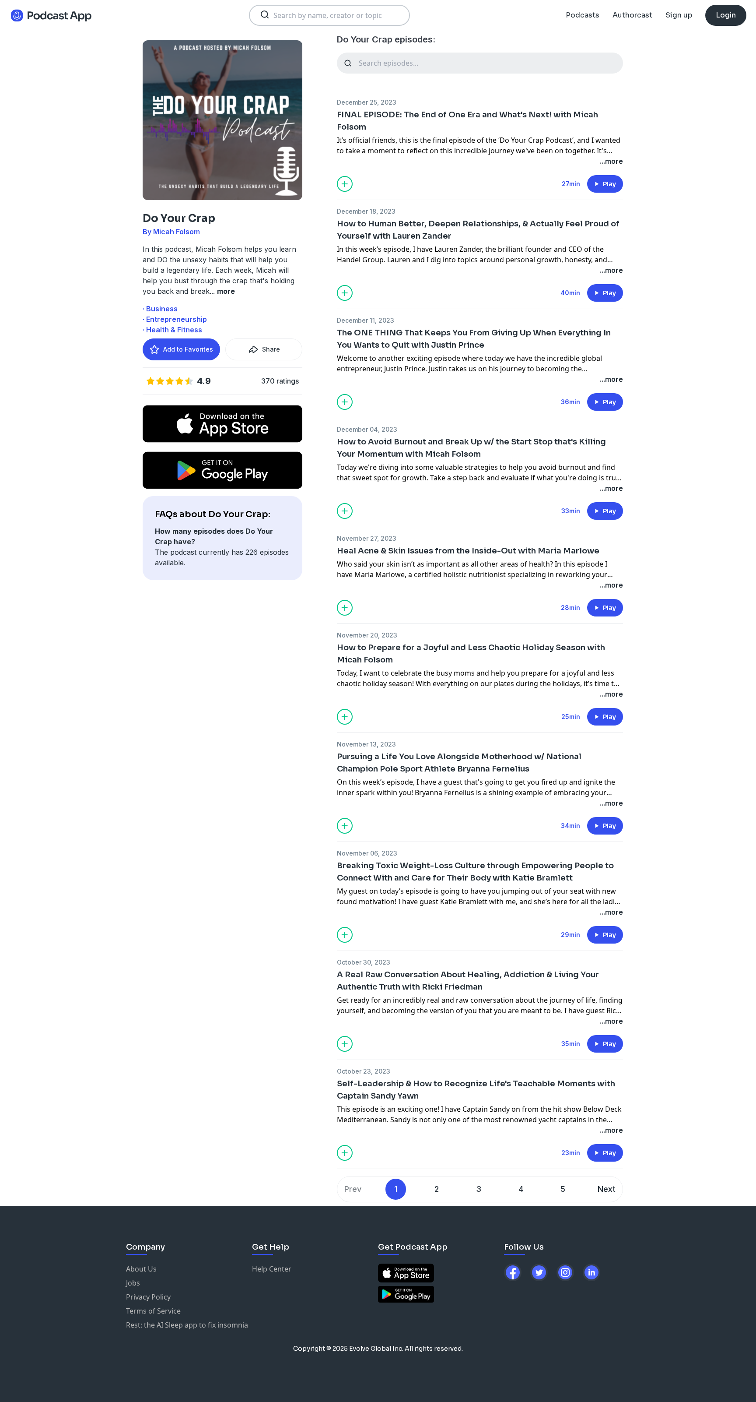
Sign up (678, 15)
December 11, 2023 (365, 320)
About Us (141, 1269)
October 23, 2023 (363, 1071)
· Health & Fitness (172, 329)
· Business (160, 308)
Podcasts (582, 15)
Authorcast (632, 15)
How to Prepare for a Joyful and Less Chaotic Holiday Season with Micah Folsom (471, 654)
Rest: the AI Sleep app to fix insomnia (187, 1325)
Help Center (271, 1269)
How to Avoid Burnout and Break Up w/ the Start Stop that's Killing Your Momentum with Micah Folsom (471, 448)
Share (271, 349)
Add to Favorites (188, 349)
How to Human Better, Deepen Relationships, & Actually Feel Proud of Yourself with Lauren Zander (478, 230)
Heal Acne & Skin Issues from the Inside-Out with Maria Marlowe (468, 551)
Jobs (133, 1283)
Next (607, 1189)
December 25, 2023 (366, 102)
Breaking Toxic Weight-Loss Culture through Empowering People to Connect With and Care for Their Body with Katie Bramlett (475, 872)
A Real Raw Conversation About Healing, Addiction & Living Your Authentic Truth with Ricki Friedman (468, 981)
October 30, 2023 (363, 962)
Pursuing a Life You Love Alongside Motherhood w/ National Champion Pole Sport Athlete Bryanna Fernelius (459, 763)
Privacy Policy (148, 1297)
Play (609, 184)
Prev (352, 1189)
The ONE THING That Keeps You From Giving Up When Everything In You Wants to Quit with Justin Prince (474, 339)
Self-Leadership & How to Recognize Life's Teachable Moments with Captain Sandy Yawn (476, 1090)
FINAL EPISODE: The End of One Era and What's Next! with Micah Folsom (467, 121)
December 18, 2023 (366, 211)
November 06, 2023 (367, 853)
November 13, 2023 (366, 744)
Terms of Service (153, 1311)
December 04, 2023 (367, 429)
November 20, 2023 (367, 635)
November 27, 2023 (366, 538)
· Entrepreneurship (175, 319)
